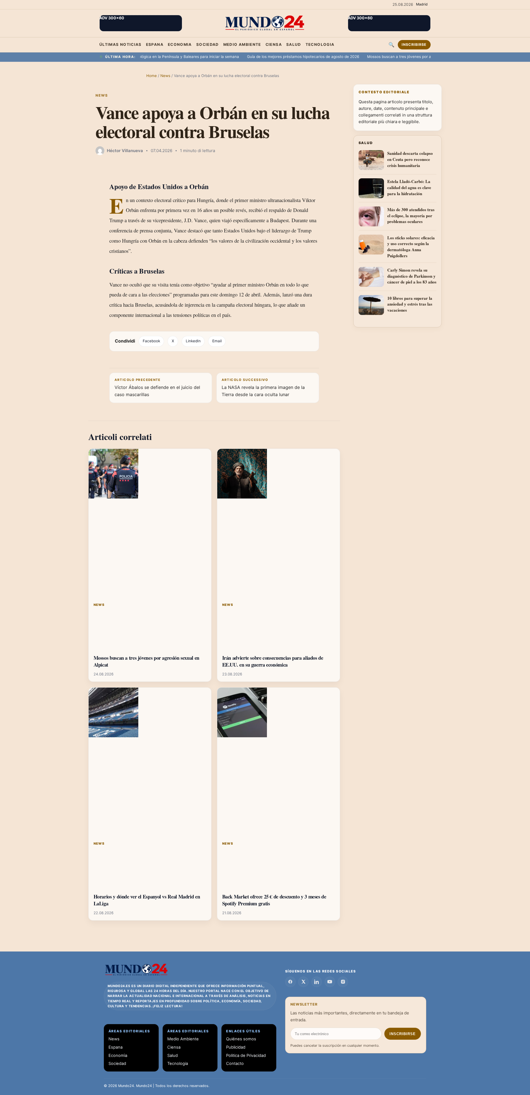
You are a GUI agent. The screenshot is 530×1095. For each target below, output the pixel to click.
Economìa (117, 1055)
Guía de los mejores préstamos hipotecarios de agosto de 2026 (283, 56)
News (165, 75)
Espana (154, 44)
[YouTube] (330, 982)
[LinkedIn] (316, 982)
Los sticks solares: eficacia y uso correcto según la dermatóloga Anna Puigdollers (411, 247)
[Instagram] (343, 982)
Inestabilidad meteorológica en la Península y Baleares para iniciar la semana (151, 56)
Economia (180, 44)
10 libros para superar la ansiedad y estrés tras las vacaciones (409, 304)
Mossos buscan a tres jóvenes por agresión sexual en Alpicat (401, 56)
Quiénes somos (241, 1038)
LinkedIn (193, 341)
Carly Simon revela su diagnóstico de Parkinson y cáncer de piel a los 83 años (411, 276)
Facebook (151, 341)
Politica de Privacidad (246, 1055)
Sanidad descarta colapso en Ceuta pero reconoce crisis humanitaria (410, 159)
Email (217, 341)
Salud (293, 44)
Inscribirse (414, 45)
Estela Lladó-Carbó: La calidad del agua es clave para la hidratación (409, 187)
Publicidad (235, 1047)
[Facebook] (290, 982)
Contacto (235, 1063)
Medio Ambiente (242, 44)
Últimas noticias (120, 44)
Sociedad (207, 44)
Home (151, 75)
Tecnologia (320, 44)
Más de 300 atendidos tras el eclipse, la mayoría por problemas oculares (410, 215)
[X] (303, 982)
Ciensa (274, 44)
